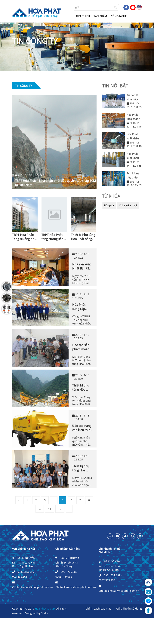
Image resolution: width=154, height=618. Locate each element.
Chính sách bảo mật (98, 608)
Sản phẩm (100, 16)
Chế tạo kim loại (128, 205)
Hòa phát (109, 205)
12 (59, 509)
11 (49, 509)
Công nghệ (119, 16)
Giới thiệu (83, 16)
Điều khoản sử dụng (129, 608)
